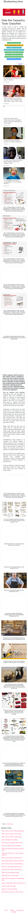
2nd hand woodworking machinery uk (14, 52)
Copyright (14, 912)
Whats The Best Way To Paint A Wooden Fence (13, 883)
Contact (12, 910)
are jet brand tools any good (14, 59)
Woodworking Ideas (13, 1)
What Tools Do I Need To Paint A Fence (11, 834)
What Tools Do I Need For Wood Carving (12, 869)
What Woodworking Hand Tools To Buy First (13, 861)
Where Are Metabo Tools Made (9, 840)
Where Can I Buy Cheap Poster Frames (11, 866)
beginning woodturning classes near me (14, 50)
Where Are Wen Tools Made (9, 886)
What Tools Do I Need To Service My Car (12, 858)
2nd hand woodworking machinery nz (14, 45)
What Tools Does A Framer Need (10, 875)
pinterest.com (10, 824)
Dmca (6, 910)
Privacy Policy (20, 910)
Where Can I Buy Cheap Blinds (9, 889)
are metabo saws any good (14, 43)
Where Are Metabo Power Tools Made (11, 845)
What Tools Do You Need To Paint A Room (12, 842)
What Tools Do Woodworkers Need (10, 872)
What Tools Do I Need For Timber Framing (12, 892)
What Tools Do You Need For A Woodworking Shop (13, 879)
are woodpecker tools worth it (14, 47)
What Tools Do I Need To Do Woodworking (12, 863)
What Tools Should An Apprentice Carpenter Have (13, 849)
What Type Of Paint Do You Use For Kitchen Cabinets (13, 854)
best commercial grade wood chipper (14, 57)
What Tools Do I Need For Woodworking (12, 837)
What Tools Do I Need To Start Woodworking (13, 831)
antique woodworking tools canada (14, 54)
